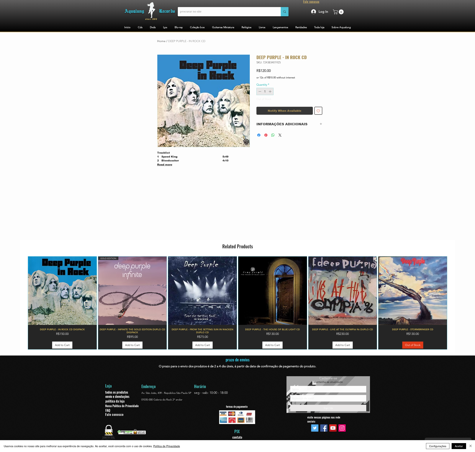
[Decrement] (259, 91)
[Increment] (270, 91)
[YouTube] (333, 428)
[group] (237, 303)
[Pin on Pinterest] (266, 135)
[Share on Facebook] (259, 135)
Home (161, 41)
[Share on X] (280, 135)
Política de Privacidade (166, 446)
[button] (339, 11)
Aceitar (459, 446)
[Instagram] (342, 428)
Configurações (437, 446)
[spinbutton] (265, 91)
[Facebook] (323, 428)
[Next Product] (452, 303)
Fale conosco (114, 414)
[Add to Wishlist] (318, 111)
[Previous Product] (22, 303)
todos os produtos (116, 392)
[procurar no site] (285, 11)
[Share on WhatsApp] (273, 135)
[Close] (470, 446)
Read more (164, 164)
